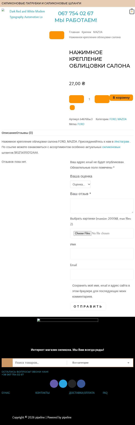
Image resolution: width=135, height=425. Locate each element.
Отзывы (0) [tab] (24, 133)
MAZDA (97, 32)
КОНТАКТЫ (42, 392)
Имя (73, 244)
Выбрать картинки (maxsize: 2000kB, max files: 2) (100, 221)
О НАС (6, 392)
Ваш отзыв (80, 193)
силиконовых (111, 147)
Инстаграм (121, 141)
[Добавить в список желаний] (72, 107)
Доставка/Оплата (82, 392)
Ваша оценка (81, 176)
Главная (74, 32)
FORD (112, 119)
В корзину (121, 97)
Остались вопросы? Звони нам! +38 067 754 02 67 (25, 373)
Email (73, 265)
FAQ (105, 392)
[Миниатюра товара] (56, 35)
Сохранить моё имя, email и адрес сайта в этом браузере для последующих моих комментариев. (101, 291)
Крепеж (86, 32)
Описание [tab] (9, 133)
